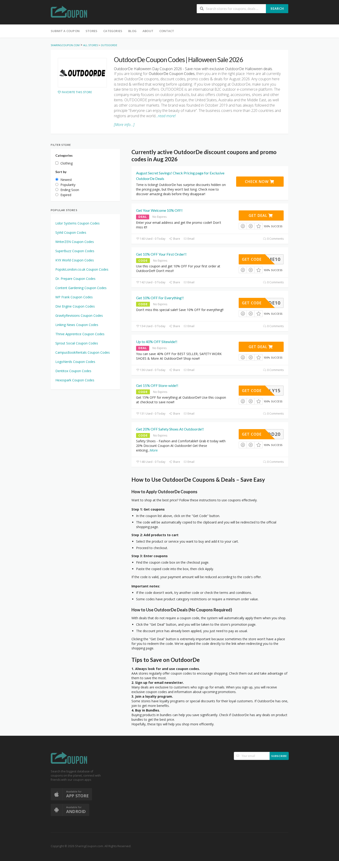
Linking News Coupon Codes (76, 325)
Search (277, 8)
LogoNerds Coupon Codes (75, 361)
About (148, 31)
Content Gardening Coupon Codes (81, 288)
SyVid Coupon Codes (70, 232)
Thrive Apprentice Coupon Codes (79, 334)
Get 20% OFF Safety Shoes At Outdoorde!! (170, 429)
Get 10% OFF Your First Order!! (161, 254)
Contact (166, 31)
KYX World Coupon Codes (74, 260)
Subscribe (279, 755)
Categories (112, 31)
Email (190, 239)
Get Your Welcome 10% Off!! (159, 210)
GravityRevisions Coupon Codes (79, 315)
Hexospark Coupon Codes (74, 380)
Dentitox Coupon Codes (73, 371)
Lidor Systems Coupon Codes (77, 223)
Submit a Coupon (65, 31)
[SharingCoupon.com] (69, 12)
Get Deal (258, 215)
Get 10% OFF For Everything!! (160, 298)
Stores (91, 31)
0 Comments (275, 239)
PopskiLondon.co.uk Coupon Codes (81, 269)
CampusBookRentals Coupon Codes (82, 352)
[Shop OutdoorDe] (82, 72)
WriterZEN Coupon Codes (74, 241)
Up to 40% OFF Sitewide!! (156, 341)
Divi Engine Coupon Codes (75, 306)
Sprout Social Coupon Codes (76, 343)
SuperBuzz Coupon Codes (74, 251)
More (154, 450)
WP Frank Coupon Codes (74, 297)
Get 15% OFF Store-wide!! (157, 385)
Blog (132, 31)
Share (176, 239)
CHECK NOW (257, 181)
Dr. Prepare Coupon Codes (75, 278)
